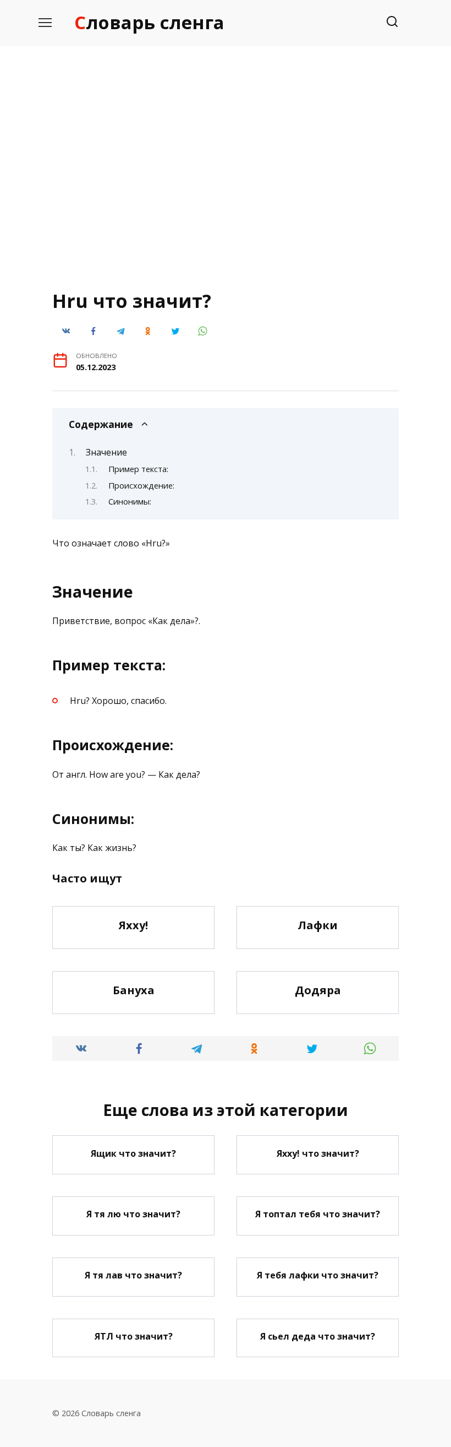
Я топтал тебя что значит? (317, 1214)
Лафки (318, 925)
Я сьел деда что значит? (317, 1336)
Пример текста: (138, 468)
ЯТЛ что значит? (134, 1336)
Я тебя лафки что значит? (317, 1275)
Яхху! (133, 925)
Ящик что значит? (133, 1153)
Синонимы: (129, 501)
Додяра (318, 990)
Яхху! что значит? (318, 1153)
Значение (106, 452)
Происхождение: (141, 485)
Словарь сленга (149, 22)
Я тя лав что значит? (133, 1275)
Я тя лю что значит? (133, 1214)
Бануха (134, 990)
